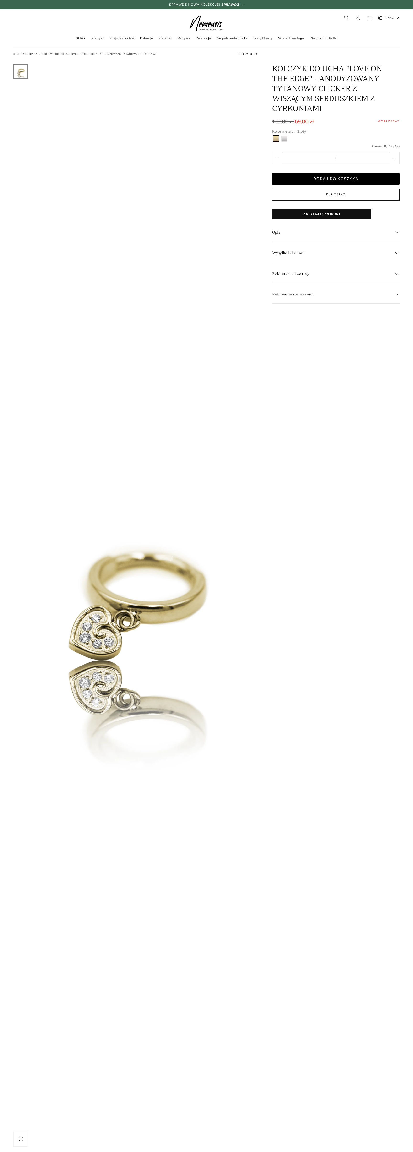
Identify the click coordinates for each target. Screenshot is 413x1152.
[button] (346, 18)
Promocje (203, 38)
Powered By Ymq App (386, 146)
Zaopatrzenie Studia (232, 38)
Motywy (183, 38)
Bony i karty (262, 38)
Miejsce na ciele (121, 38)
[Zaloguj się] (358, 18)
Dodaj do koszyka (336, 178)
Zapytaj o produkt (321, 214)
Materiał (165, 38)
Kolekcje (146, 38)
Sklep (80, 38)
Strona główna (25, 53)
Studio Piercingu (291, 38)
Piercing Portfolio (323, 38)
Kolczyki (97, 38)
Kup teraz (336, 194)
